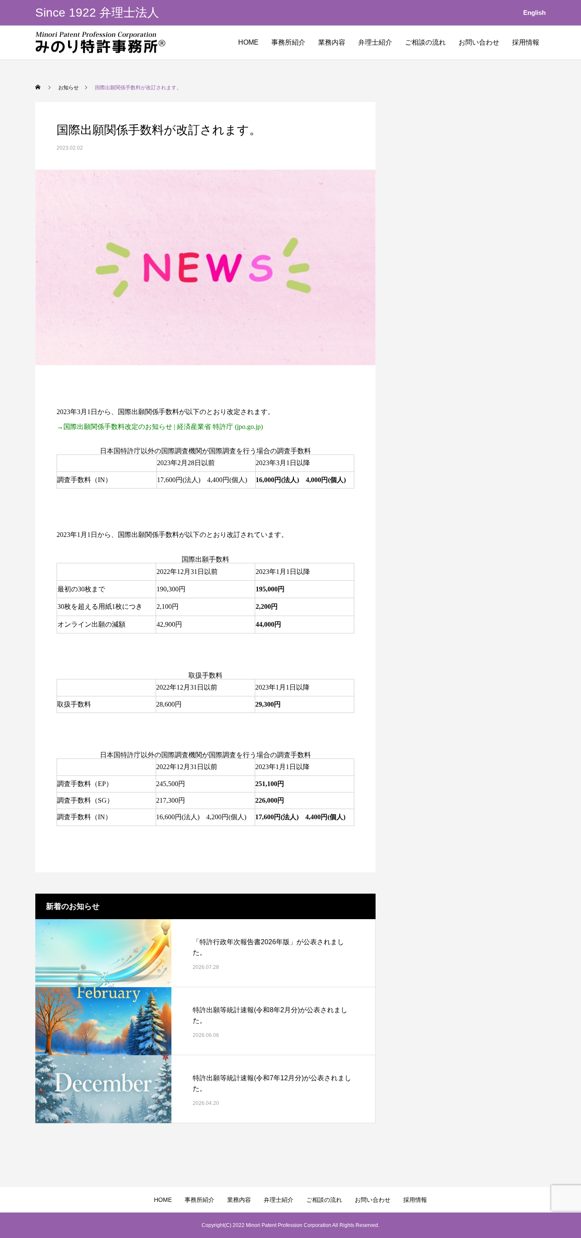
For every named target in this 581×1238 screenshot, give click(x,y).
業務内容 (331, 42)
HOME (248, 42)
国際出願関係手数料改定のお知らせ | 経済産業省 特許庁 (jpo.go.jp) (163, 426)
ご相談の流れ (425, 42)
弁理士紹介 (375, 42)
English (534, 12)
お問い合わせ (479, 42)
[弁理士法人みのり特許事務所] (100, 43)
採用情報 (525, 42)
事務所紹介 (288, 42)
